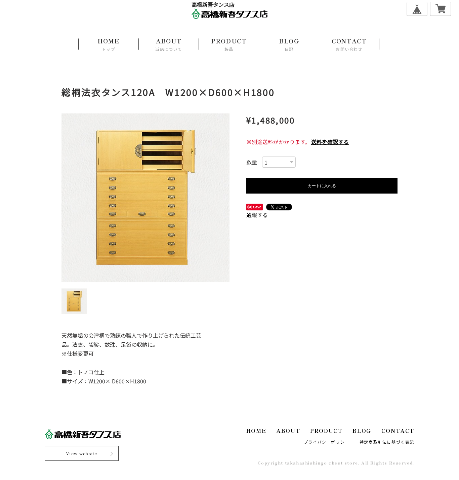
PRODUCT (326, 430)
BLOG (361, 430)
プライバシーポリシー (326, 442)
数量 (251, 162)
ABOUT (288, 430)
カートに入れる (322, 185)
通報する (257, 215)
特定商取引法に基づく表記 (387, 442)
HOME (256, 430)
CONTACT (397, 430)
